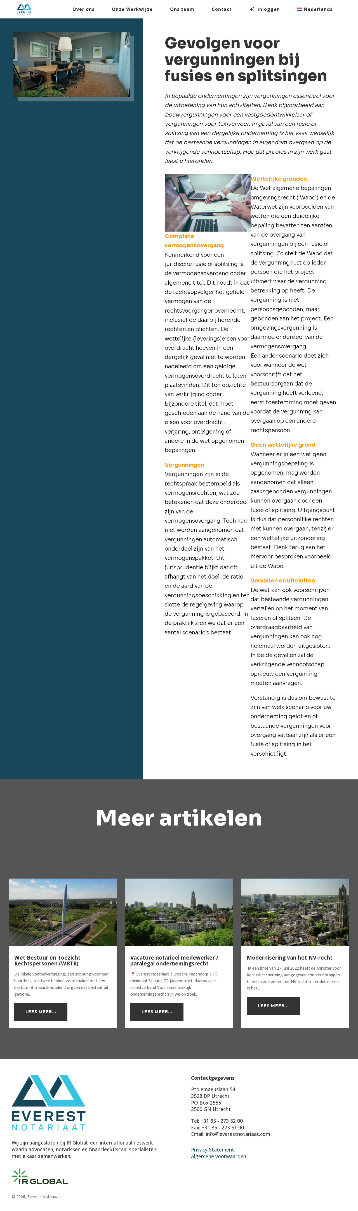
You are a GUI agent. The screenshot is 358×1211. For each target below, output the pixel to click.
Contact (222, 9)
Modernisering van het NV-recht (290, 957)
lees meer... (40, 1011)
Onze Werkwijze (132, 9)
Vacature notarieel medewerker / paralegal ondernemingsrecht (174, 960)
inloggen (267, 9)
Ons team (182, 9)
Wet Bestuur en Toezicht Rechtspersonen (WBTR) (47, 960)
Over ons (83, 9)
